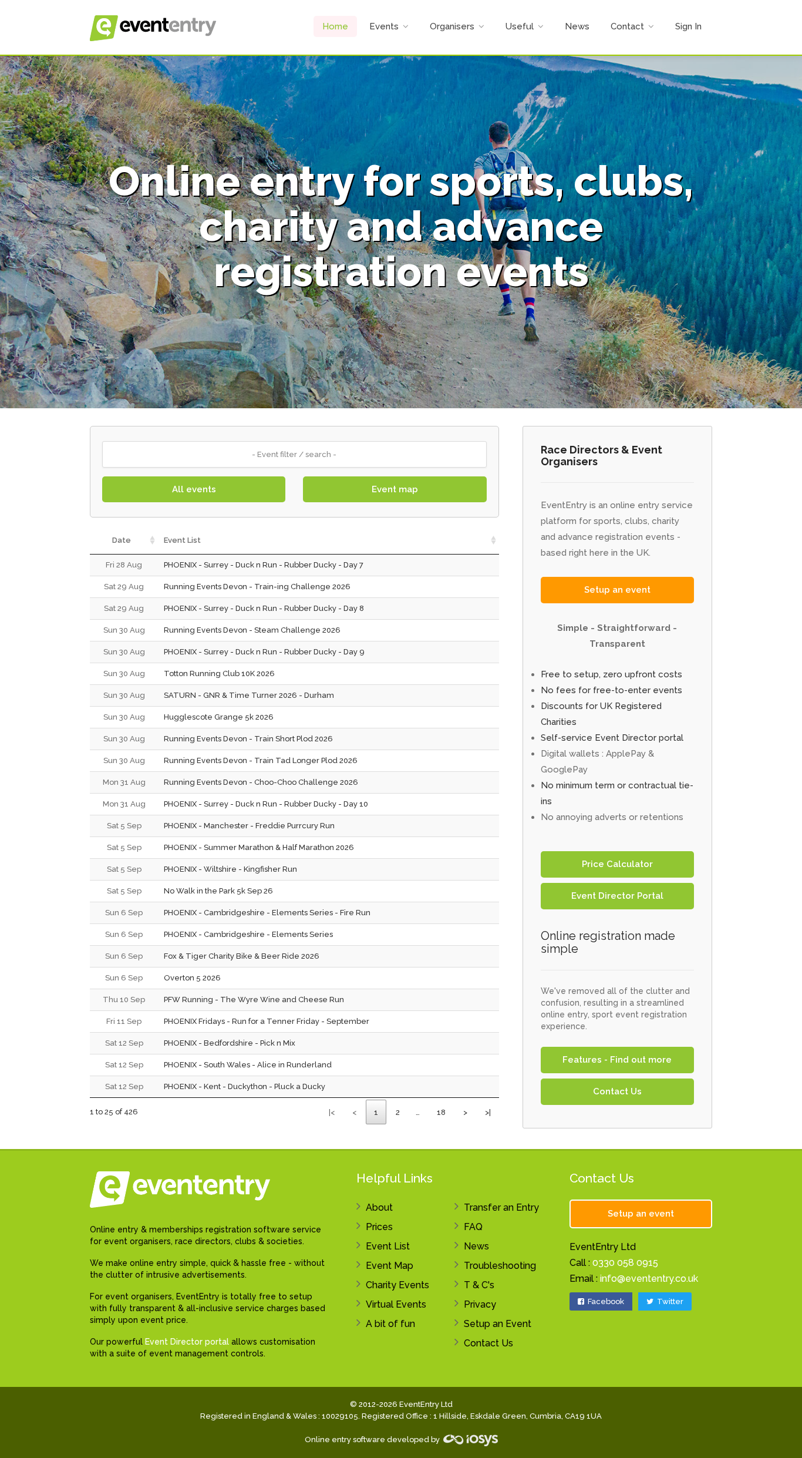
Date (121, 540)
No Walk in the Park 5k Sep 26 (218, 890)
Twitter (669, 1301)
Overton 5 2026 (192, 977)
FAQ (473, 1226)
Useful (520, 26)
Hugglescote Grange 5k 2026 (219, 717)
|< (332, 1112)
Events (384, 26)
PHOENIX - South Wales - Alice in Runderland (248, 1064)
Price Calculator (617, 864)
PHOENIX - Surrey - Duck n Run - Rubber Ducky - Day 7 (263, 564)
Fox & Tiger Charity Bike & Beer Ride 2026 (241, 956)
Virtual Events (396, 1304)
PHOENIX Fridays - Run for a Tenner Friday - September (266, 1021)
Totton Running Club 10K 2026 (219, 673)
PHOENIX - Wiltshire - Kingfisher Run (230, 869)
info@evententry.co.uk (649, 1278)
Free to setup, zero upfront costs (611, 674)
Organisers (452, 26)
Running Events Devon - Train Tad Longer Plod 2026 (261, 760)
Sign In (688, 26)
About (379, 1207)
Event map (395, 489)
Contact (627, 26)
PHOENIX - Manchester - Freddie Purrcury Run (249, 825)
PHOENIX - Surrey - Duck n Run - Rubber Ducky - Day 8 (264, 608)
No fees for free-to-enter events (611, 690)
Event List (182, 540)
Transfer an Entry (501, 1207)
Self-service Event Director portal (612, 738)
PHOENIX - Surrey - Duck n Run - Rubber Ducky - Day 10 (266, 803)
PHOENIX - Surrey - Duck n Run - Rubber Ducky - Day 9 (264, 651)
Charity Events (397, 1285)
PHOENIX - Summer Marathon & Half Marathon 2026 (259, 847)
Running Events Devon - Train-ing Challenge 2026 (257, 586)
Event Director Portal (617, 896)
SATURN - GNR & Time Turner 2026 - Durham (249, 695)
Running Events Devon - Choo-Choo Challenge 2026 (261, 782)
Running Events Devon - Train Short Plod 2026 (248, 738)
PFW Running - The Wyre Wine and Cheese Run (254, 999)
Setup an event (617, 589)
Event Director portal (187, 1341)
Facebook (605, 1301)
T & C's (479, 1285)
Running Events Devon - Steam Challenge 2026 (252, 630)
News (577, 26)
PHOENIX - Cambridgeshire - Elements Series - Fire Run (267, 912)
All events (194, 489)
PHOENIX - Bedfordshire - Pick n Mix (229, 1043)
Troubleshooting (500, 1265)
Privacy (480, 1304)
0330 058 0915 (625, 1262)
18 (441, 1112)
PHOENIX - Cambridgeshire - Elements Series (248, 934)
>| (488, 1112)
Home (335, 26)
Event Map (389, 1265)
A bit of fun (390, 1323)
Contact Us (617, 1091)
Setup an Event (497, 1323)
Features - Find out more (617, 1059)
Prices (379, 1226)
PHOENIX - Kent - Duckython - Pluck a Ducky (244, 1086)
